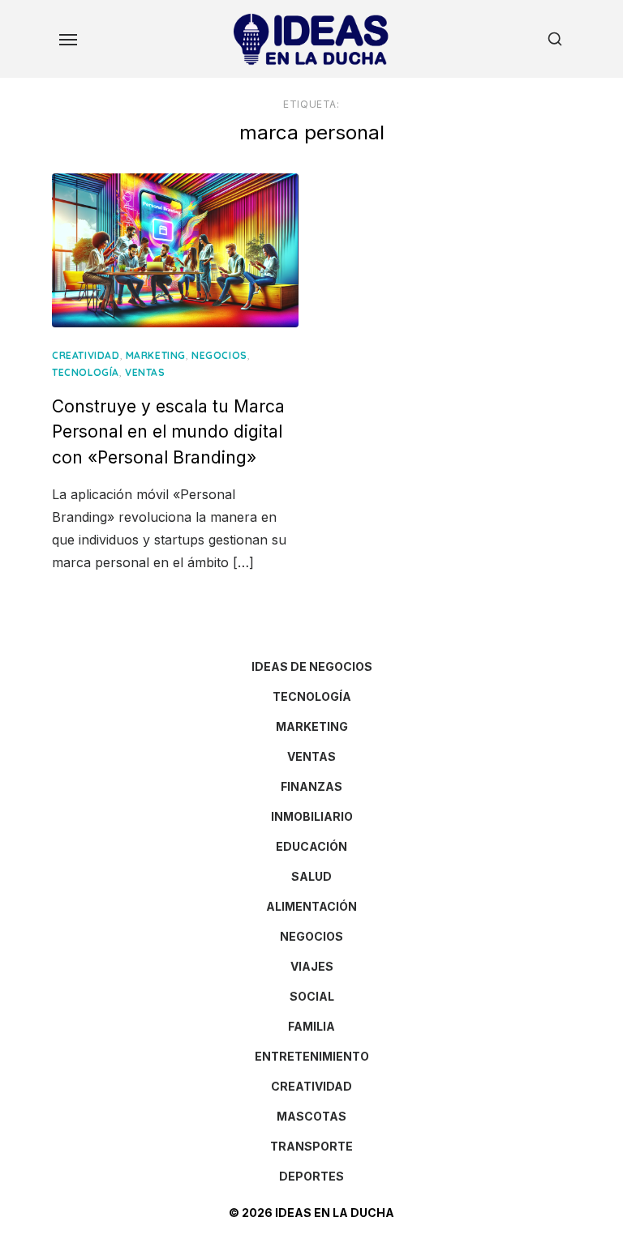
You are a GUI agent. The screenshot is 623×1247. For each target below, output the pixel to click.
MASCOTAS (311, 1116)
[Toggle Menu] (68, 39)
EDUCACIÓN (311, 846)
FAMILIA (311, 1026)
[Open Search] (555, 39)
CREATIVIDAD (86, 355)
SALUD (311, 876)
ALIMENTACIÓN (311, 906)
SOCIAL (312, 996)
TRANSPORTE (311, 1146)
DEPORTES (311, 1176)
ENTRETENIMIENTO (312, 1056)
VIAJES (311, 966)
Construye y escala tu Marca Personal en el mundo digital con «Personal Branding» (168, 432)
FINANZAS (311, 786)
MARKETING (156, 355)
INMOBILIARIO (312, 816)
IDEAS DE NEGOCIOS (311, 666)
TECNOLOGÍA (85, 372)
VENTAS (145, 372)
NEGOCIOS (219, 355)
